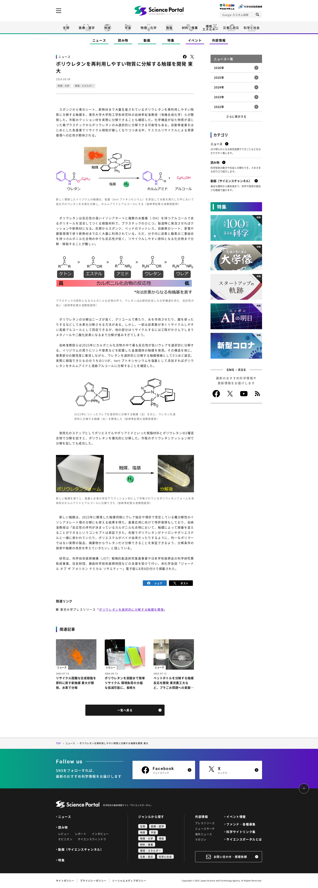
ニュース (99, 40)
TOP (58, 743)
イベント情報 (236, 817)
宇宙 (128, 27)
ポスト (184, 583)
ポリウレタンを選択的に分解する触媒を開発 (131, 609)
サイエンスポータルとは (244, 839)
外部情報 (219, 40)
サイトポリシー (65, 880)
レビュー (64, 834)
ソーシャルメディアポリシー (129, 880)
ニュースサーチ (205, 828)
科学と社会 (252, 27)
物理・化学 (149, 27)
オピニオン (65, 839)
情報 (169, 27)
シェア (158, 583)
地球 (107, 27)
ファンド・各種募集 (240, 824)
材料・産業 (190, 27)
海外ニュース (203, 834)
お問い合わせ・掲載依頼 (230, 857)
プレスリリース (205, 823)
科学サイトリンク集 (240, 832)
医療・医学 (87, 27)
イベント (195, 40)
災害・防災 (231, 27)
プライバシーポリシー (93, 880)
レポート (80, 834)
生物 (66, 27)
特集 (170, 40)
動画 (147, 40)
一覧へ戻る (125, 710)
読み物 (123, 40)
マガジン (200, 839)
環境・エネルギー (84, 85)
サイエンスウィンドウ (92, 839)
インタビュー (100, 834)
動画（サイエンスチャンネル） (80, 849)
